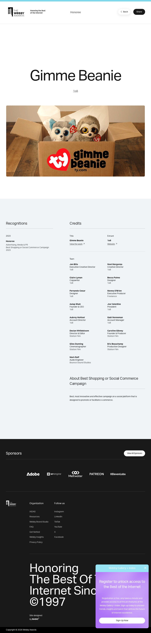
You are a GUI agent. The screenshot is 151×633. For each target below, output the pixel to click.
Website (111, 244)
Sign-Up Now (122, 621)
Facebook (59, 537)
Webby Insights (36, 537)
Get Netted (34, 532)
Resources (34, 517)
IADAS (32, 512)
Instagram (59, 512)
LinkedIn (58, 517)
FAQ (31, 527)
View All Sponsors (134, 453)
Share (139, 12)
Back (125, 12)
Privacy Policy (35, 542)
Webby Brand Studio (38, 522)
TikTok (57, 522)
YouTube (58, 527)
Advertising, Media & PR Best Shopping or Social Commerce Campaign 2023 (27, 247)
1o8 (75, 91)
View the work (76, 244)
